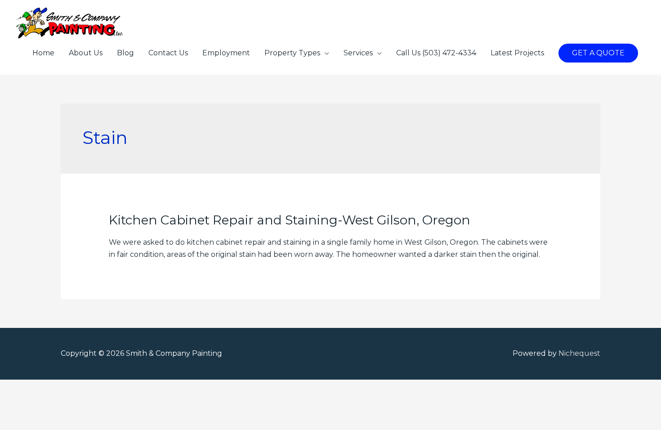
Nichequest (579, 353)
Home (43, 53)
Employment (226, 53)
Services (358, 53)
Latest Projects (517, 53)
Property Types (292, 53)
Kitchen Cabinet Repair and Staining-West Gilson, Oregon (289, 220)
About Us (86, 53)
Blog (125, 53)
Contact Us (168, 53)
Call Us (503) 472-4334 (436, 53)
